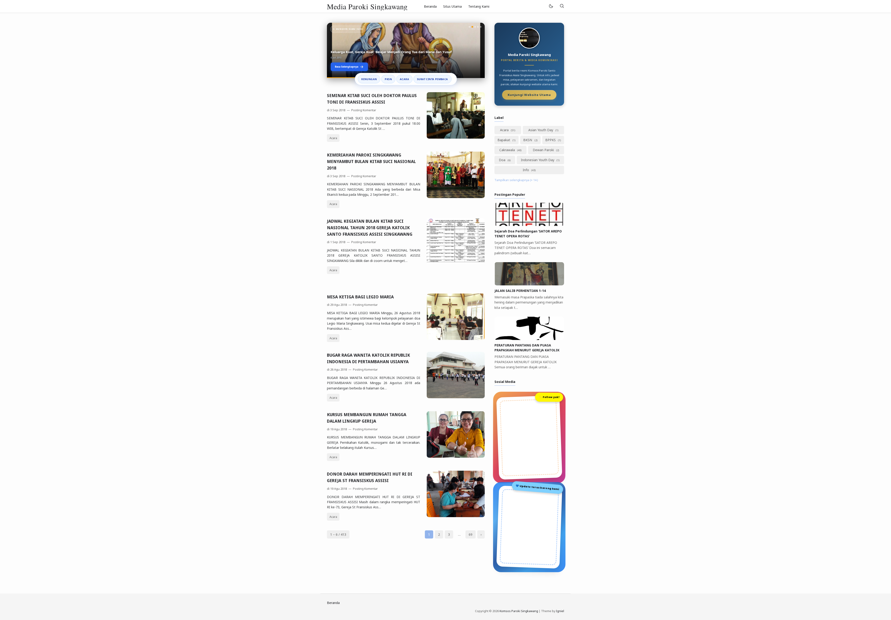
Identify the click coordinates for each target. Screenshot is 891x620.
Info (526, 170)
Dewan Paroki (544, 150)
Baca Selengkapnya (346, 66)
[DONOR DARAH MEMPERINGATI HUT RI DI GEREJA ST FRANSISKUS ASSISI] (456, 516)
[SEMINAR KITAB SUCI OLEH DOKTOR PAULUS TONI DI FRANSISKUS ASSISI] (456, 137)
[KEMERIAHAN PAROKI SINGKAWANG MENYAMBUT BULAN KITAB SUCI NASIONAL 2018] (456, 197)
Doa (502, 160)
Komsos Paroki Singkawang (519, 611)
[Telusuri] (562, 6)
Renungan (369, 79)
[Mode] (551, 6)
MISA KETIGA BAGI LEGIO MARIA (360, 297)
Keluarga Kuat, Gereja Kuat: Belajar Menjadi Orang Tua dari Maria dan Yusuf (391, 52)
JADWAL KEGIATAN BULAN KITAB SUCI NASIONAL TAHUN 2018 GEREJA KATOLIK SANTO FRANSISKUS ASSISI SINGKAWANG (369, 227)
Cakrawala (507, 150)
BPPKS (551, 140)
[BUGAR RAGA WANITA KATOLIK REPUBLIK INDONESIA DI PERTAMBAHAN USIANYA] (456, 397)
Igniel (560, 611)
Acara (404, 79)
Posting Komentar (363, 110)
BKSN (528, 140)
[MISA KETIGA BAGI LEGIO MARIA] (456, 338)
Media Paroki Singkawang (367, 6)
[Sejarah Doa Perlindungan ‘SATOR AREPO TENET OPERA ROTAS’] (529, 224)
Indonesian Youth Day (538, 160)
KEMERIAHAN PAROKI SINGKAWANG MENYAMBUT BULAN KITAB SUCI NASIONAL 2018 (371, 161)
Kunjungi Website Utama (529, 95)
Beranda (430, 6)
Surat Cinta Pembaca (432, 79)
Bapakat (504, 140)
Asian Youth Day (541, 130)
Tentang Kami (478, 6)
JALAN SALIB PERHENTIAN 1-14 (520, 290)
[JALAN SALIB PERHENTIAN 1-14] (529, 284)
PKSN (388, 79)
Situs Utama (452, 6)
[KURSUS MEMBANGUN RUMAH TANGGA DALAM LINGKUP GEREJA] (456, 456)
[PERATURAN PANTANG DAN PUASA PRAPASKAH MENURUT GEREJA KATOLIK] (529, 338)
